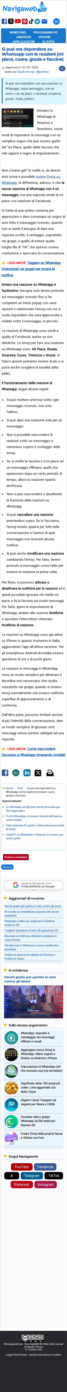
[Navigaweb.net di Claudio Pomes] (24, 14)
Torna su (7, 867)
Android (23, 37)
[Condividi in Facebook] (5, 776)
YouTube (22, 1167)
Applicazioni (24, 41)
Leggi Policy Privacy (16, 1354)
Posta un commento (16, 857)
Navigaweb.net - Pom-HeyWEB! (23, 1344)
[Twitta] (38, 775)
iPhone (45, 37)
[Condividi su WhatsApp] (15, 775)
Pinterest (21, 1184)
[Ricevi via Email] (44, 23)
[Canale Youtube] (18, 22)
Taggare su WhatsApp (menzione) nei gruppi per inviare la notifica (31, 269)
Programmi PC (46, 32)
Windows (17, 32)
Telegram (31, 1175)
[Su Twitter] (11, 23)
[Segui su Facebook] (4, 23)
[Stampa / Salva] (50, 773)
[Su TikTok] (31, 23)
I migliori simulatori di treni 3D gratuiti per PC (32, 930)
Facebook (45, 1167)
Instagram (45, 1184)
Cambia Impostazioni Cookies (45, 1354)
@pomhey (43, 71)
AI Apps (48, 41)
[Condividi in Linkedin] (27, 775)
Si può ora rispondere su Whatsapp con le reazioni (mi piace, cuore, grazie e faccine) (32, 54)
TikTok (53, 1175)
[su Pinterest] (25, 23)
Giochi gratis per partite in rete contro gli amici (33, 906)
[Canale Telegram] (37, 23)
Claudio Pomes (26, 71)
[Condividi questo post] (62, 68)
